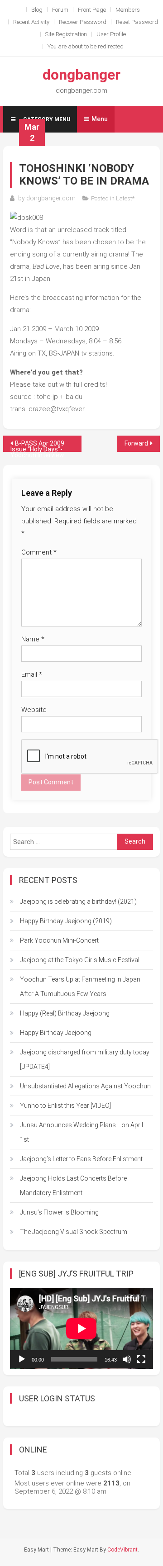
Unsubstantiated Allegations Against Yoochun (85, 1086)
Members (127, 9)
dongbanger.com (51, 198)
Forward (136, 443)
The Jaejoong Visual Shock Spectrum (73, 1231)
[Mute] (126, 1359)
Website (34, 710)
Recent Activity (31, 22)
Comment (39, 552)
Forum (60, 9)
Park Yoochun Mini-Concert (59, 940)
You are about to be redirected (86, 46)
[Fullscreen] (141, 1359)
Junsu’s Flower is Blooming (59, 1212)
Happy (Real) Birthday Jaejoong (65, 1013)
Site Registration (66, 34)
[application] (81, 1328)
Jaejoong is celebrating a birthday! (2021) (78, 901)
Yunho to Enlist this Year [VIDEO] (65, 1105)
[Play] (21, 1359)
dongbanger (81, 74)
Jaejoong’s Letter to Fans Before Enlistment (81, 1159)
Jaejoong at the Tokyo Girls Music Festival (79, 959)
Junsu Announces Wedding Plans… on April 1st (81, 1132)
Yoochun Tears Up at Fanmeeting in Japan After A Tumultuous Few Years (80, 986)
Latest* (125, 198)
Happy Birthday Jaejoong (55, 1032)
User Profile (111, 34)
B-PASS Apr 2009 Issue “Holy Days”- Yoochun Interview (37, 446)
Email (31, 674)
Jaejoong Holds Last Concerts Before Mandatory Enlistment (73, 1185)
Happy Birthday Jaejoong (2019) (66, 921)
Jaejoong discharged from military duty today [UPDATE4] (84, 1059)
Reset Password (137, 22)
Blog (37, 9)
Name (32, 639)
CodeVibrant (122, 1550)
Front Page (92, 9)
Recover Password (82, 22)
